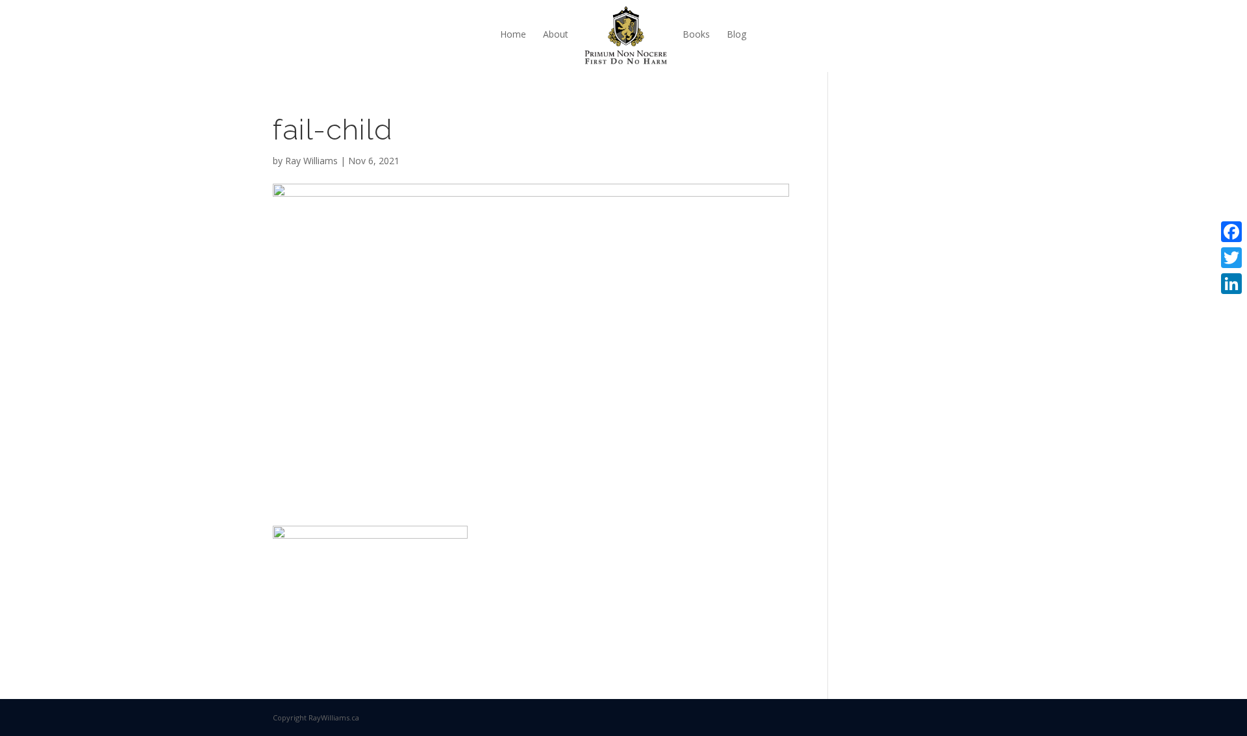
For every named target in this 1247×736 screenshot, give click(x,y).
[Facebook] (1231, 232)
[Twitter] (1231, 258)
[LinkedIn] (1231, 284)
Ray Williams (311, 160)
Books (696, 34)
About (555, 34)
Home (513, 34)
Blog (736, 34)
